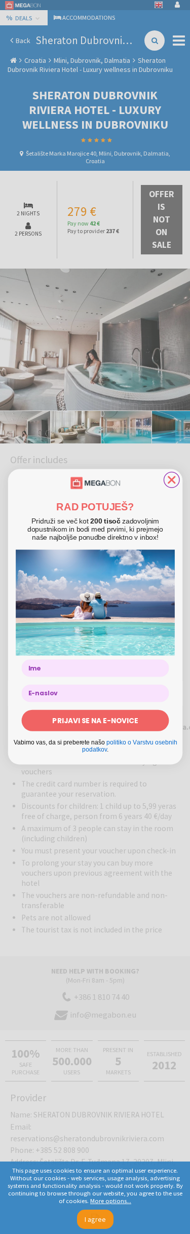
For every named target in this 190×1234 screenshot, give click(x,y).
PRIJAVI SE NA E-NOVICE (95, 720)
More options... (110, 1201)
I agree (95, 1219)
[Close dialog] (171, 480)
